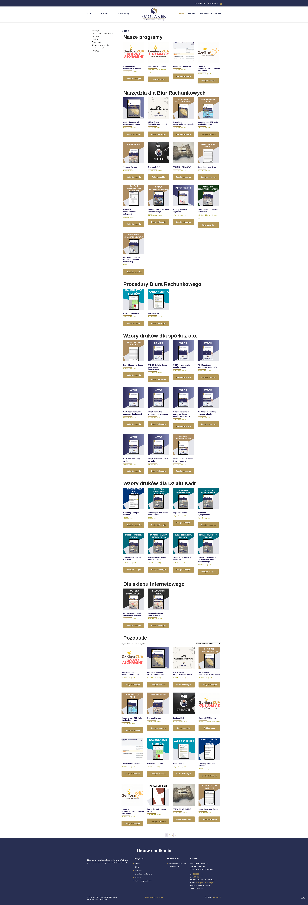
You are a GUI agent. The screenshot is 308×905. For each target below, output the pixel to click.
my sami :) (217, 897)
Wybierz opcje (158, 79)
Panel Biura (202, 3)
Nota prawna (149, 897)
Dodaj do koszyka (134, 79)
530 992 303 (197, 874)
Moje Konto (214, 3)
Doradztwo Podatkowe (210, 13)
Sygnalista (159, 897)
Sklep (181, 13)
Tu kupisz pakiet (158, 177)
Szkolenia (192, 13)
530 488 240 (197, 877)
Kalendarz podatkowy (143, 881)
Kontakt (138, 877)
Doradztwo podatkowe (143, 874)
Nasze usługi (123, 13)
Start (89, 13)
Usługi (137, 863)
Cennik (104, 13)
